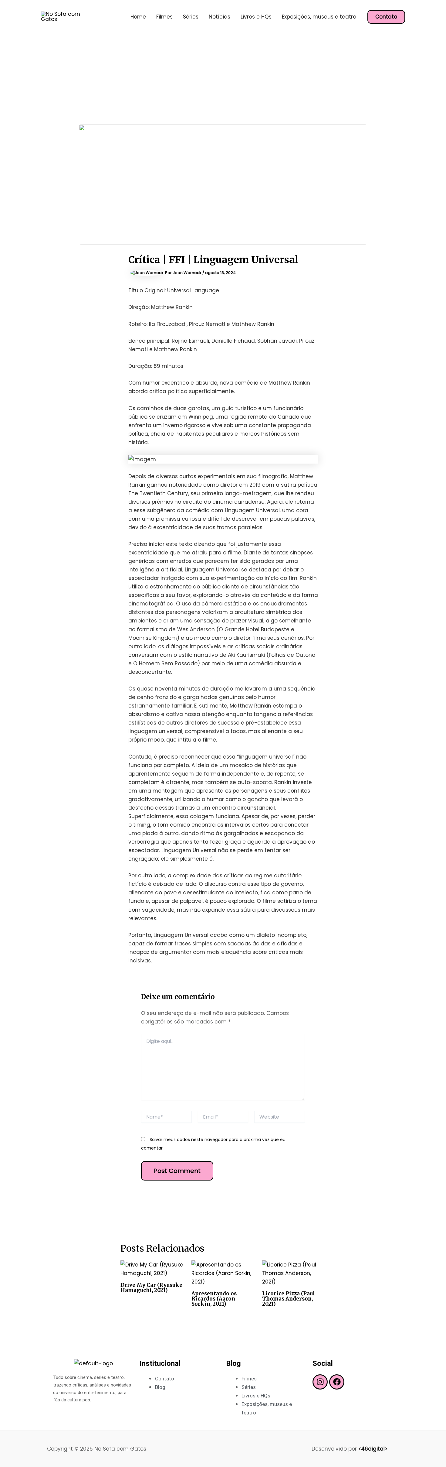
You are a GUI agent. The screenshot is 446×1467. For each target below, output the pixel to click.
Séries (190, 16)
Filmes (164, 16)
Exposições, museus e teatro (319, 16)
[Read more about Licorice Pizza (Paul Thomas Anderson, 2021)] (294, 1272)
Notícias (219, 16)
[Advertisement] (223, 79)
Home (138, 16)
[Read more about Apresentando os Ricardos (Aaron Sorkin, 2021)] (223, 1272)
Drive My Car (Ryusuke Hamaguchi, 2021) (151, 1288)
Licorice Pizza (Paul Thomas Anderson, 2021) (288, 1298)
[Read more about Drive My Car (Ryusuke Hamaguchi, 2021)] (152, 1268)
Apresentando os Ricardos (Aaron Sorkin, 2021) (214, 1298)
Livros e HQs (256, 16)
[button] (386, 17)
